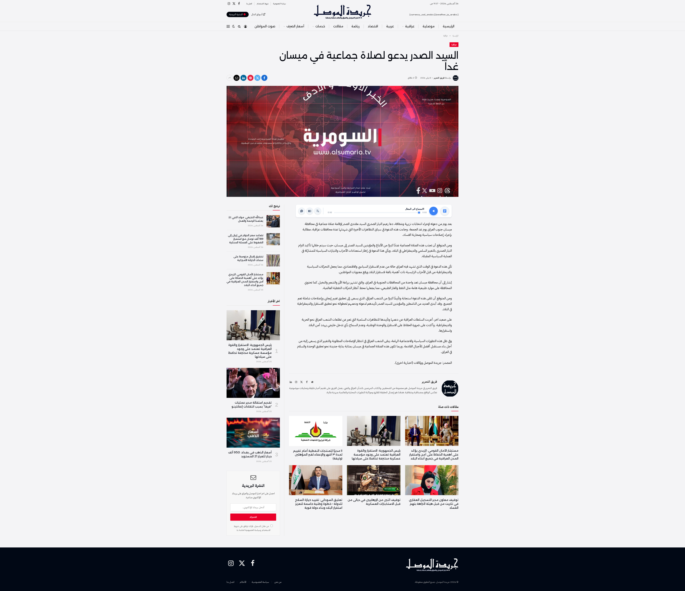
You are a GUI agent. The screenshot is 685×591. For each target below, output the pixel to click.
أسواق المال (256, 14)
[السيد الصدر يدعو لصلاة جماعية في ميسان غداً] (342, 141)
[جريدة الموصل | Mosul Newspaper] (342, 12)
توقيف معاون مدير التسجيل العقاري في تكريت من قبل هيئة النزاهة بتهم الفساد (433, 503)
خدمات (320, 26)
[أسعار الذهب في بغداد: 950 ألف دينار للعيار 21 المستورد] (253, 433)
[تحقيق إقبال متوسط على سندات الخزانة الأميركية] (273, 260)
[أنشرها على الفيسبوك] (264, 78)
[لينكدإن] (243, 78)
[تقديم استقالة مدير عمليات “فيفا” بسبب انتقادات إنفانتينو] (253, 383)
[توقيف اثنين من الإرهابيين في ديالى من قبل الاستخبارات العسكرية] (373, 480)
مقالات (338, 26)
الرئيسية (448, 26)
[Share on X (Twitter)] (257, 78)
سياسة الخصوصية (279, 3)
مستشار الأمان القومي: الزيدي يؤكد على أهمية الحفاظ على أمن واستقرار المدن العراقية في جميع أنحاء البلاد (433, 454)
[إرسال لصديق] (237, 78)
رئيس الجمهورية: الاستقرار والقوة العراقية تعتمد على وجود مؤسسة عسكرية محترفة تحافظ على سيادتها (376, 454)
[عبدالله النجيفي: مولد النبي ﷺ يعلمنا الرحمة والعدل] (273, 221)
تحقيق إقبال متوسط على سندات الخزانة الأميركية (248, 258)
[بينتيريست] (250, 78)
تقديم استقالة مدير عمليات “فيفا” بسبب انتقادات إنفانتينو (252, 404)
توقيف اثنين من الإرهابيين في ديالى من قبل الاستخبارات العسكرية (374, 502)
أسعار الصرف (295, 26)
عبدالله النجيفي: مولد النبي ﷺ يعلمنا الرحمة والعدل (246, 219)
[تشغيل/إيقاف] (433, 211)
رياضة (355, 26)
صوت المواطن (265, 26)
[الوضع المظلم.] (233, 26)
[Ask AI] (301, 211)
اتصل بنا (249, 3)
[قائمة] (228, 26)
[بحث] (239, 26)
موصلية (429, 26)
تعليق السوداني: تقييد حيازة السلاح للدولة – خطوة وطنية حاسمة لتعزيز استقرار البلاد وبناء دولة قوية (318, 503)
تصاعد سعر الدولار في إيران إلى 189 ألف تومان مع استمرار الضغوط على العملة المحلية (245, 239)
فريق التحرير (439, 77)
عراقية (409, 26)
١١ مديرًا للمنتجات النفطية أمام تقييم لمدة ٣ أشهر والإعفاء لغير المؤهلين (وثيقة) (317, 454)
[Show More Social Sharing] (230, 78)
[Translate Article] (317, 211)
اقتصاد (373, 26)
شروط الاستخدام (262, 3)
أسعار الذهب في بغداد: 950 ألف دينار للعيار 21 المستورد (250, 454)
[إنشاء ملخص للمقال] (444, 211)
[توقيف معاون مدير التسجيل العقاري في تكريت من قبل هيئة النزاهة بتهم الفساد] (431, 480)
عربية (390, 26)
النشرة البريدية (236, 14)
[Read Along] (309, 211)
